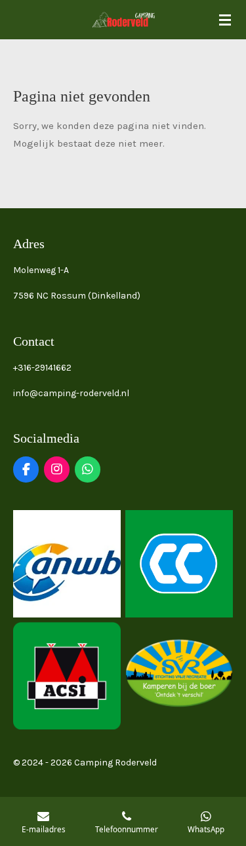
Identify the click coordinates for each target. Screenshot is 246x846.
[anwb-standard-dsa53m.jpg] (67, 563)
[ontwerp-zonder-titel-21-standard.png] (179, 675)
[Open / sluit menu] (225, 20)
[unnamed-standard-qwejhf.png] (67, 675)
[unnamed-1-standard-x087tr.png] (179, 563)
